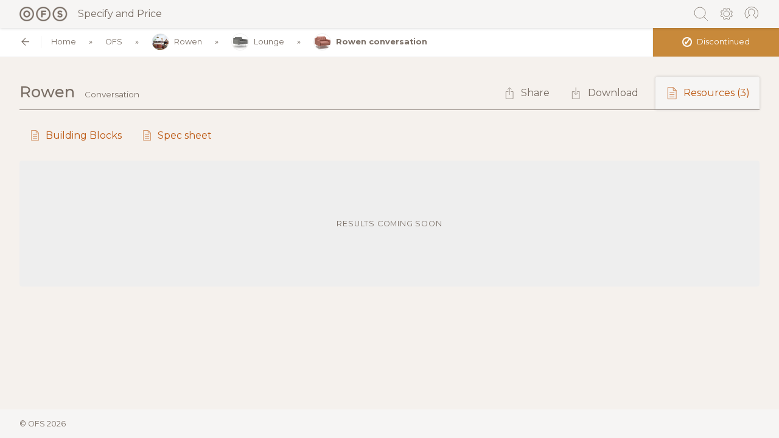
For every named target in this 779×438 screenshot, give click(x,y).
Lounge (269, 41)
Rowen (188, 41)
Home (63, 41)
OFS (113, 41)
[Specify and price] (43, 14)
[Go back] (25, 41)
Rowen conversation (381, 41)
